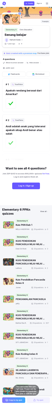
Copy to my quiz (15, 400)
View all (43, 211)
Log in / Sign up (26, 186)
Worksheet (39, 74)
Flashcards (15, 74)
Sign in (39, 3)
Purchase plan (43, 53)
